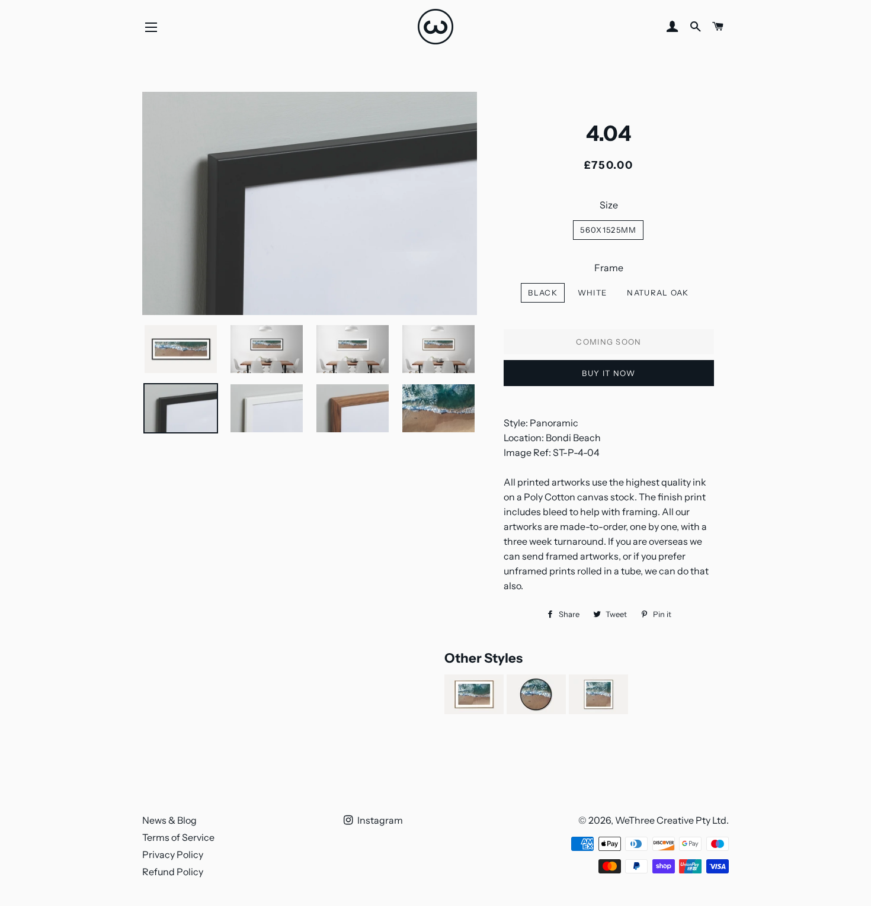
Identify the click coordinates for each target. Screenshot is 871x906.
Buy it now (608, 373)
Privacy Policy (172, 854)
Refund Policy (172, 872)
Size (609, 205)
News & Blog (169, 820)
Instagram (379, 820)
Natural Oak (658, 292)
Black (543, 292)
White (592, 292)
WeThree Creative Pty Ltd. (672, 820)
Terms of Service (178, 837)
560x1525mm (608, 229)
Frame (608, 268)
